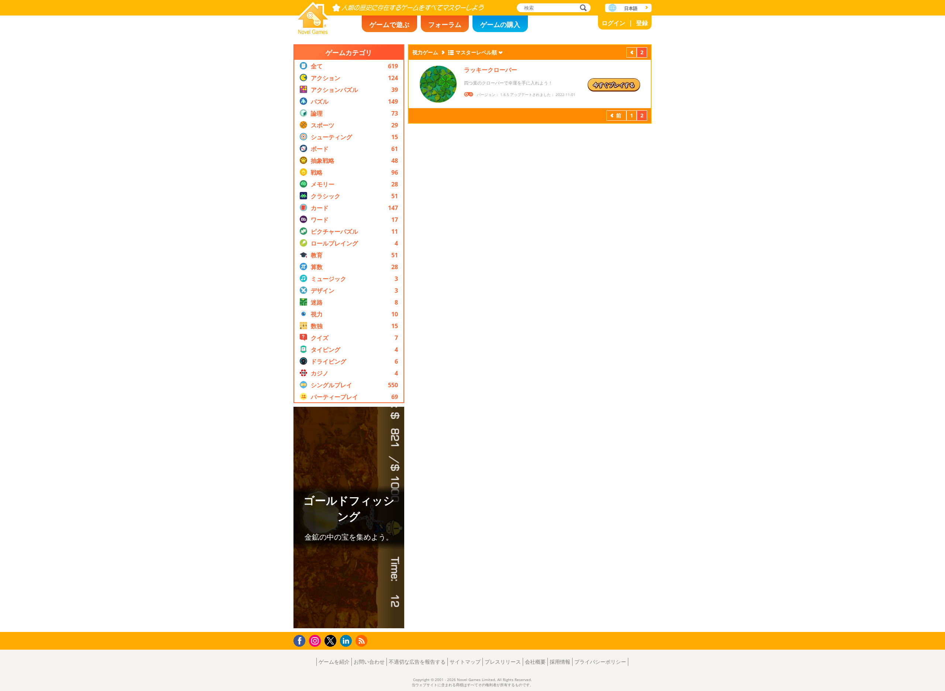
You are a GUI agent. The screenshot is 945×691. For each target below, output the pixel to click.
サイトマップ (465, 661)
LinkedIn (347, 641)
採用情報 (560, 661)
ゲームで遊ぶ (389, 24)
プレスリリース (503, 661)
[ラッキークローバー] (438, 84)
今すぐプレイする (614, 84)
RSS (362, 640)
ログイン (613, 23)
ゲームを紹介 (334, 661)
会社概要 (535, 661)
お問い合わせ (369, 661)
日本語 (631, 8)
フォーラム (444, 24)
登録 (642, 23)
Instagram (316, 640)
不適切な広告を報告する (417, 661)
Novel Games (313, 16)
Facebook (301, 640)
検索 (582, 8)
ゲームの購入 (500, 24)
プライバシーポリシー (600, 661)
